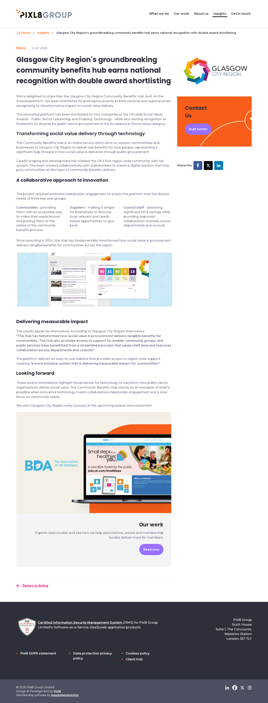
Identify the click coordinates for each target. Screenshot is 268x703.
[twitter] (242, 687)
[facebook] (234, 687)
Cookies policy (137, 653)
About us (201, 14)
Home (25, 33)
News (21, 48)
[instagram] (250, 687)
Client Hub (134, 659)
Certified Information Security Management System (80, 622)
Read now (151, 549)
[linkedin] (227, 687)
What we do (159, 14)
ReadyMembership (65, 695)
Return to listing (35, 586)
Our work (181, 14)
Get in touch (241, 14)
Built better (198, 129)
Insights (219, 14)
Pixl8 (57, 691)
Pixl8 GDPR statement (38, 653)
